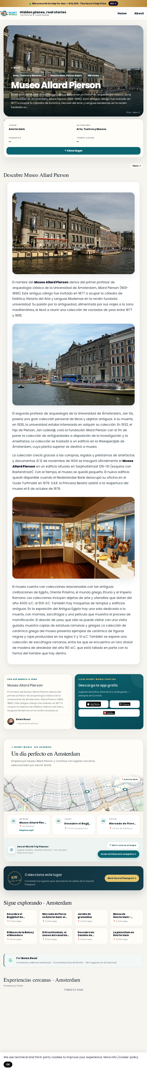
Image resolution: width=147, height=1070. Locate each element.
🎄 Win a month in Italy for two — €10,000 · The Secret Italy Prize (72, 3)
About (139, 13)
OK (8, 1064)
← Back (15, 67)
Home (122, 13)
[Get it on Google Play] (125, 704)
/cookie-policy (127, 1057)
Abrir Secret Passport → (122, 878)
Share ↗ (136, 166)
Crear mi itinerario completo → (118, 854)
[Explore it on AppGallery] (109, 713)
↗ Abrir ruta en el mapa (122, 845)
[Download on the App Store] (93, 704)
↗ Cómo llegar (73, 150)
